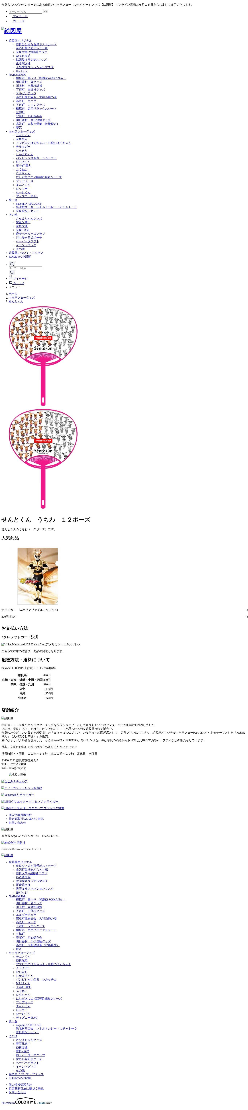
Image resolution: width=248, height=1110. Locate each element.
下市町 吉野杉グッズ (30, 89)
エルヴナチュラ (26, 93)
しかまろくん (24, 154)
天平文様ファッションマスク (35, 67)
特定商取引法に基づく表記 (26, 818)
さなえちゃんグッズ (29, 218)
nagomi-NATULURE (28, 203)
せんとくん (23, 135)
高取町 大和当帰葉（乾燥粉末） (38, 123)
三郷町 (20, 112)
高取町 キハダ (26, 100)
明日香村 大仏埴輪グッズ (33, 120)
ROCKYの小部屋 (20, 256)
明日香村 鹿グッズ (29, 81)
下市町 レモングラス (30, 104)
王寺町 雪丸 (23, 165)
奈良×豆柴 (22, 229)
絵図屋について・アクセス (26, 252)
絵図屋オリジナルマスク (32, 59)
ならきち (22, 150)
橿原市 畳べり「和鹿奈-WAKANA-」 (41, 78)
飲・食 (13, 200)
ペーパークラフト (27, 241)
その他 (13, 214)
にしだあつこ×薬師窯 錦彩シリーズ (39, 177)
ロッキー (22, 188)
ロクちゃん (23, 173)
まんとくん (23, 184)
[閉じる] (10, 275)
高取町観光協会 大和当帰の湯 (36, 97)
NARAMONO (17, 74)
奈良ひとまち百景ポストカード (36, 44)
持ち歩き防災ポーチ (29, 237)
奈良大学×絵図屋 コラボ (31, 52)
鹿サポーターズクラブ (30, 233)
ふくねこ (22, 169)
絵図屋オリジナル (20, 40)
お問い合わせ (17, 822)
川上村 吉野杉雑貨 (29, 85)
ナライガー (23, 146)
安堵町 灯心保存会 (29, 116)
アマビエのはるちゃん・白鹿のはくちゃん (43, 142)
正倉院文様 (23, 63)
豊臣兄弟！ (23, 222)
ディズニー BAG (27, 196)
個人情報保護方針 (20, 814)
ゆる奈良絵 (23, 55)
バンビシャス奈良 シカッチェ (36, 158)
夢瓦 (19, 127)
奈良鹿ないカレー (27, 210)
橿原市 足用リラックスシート (36, 108)
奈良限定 (22, 139)
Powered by (8, 1102)
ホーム (13, 293)
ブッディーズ (24, 180)
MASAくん (23, 161)
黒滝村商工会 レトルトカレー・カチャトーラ (46, 207)
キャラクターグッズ (22, 131)
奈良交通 (22, 226)
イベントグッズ (26, 245)
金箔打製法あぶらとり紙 (32, 48)
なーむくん (23, 192)
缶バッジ (22, 71)
